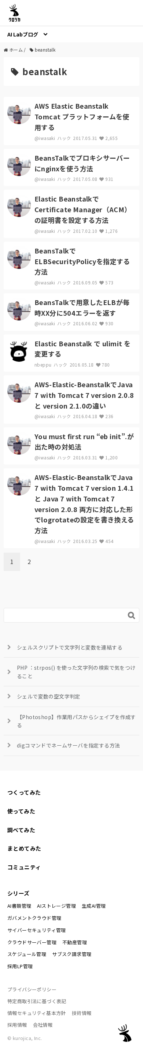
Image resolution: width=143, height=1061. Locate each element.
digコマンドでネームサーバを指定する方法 (68, 745)
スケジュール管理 (26, 953)
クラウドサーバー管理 (31, 942)
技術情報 (82, 1012)
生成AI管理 (94, 905)
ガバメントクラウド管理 (34, 917)
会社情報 (43, 1024)
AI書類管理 (19, 905)
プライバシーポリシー (31, 989)
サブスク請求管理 (71, 953)
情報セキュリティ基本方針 (36, 1012)
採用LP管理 (20, 966)
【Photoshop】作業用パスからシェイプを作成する (76, 721)
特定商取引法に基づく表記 (36, 1001)
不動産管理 (74, 942)
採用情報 (17, 1024)
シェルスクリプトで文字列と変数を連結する (69, 647)
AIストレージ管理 (56, 905)
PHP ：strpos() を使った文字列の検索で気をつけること (76, 671)
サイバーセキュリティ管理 (36, 930)
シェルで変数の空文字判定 (48, 696)
